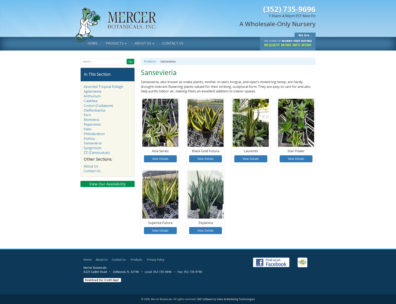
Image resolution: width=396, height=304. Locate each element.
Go (130, 62)
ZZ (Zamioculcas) (97, 152)
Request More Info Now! (288, 43)
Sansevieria (92, 143)
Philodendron (94, 134)
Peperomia (92, 124)
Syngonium (92, 148)
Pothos (89, 138)
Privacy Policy (155, 260)
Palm (87, 129)
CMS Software (205, 299)
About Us (143, 44)
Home (93, 44)
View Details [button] (160, 159)
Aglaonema (92, 91)
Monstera (91, 119)
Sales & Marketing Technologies (236, 299)
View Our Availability (107, 183)
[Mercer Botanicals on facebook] (272, 262)
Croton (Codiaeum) (98, 105)
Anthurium (92, 96)
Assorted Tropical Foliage (103, 86)
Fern (87, 115)
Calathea (90, 101)
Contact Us (172, 44)
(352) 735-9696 (289, 9)
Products (115, 44)
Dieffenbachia (94, 110)
